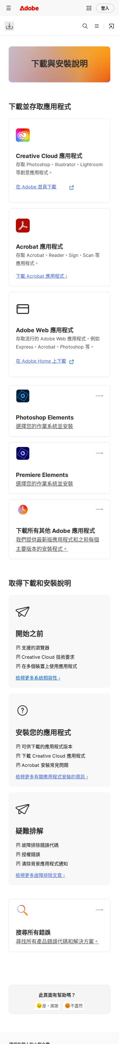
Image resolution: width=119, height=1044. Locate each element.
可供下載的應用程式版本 (47, 746)
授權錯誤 (31, 854)
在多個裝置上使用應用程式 (49, 666)
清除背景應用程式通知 (45, 864)
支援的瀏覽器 (35, 648)
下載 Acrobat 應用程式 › (41, 276)
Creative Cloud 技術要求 (48, 657)
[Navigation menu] (8, 8)
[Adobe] (29, 8)
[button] (89, 8)
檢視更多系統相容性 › (38, 678)
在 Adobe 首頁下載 (36, 187)
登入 (105, 8)
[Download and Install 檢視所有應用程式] (111, 26)
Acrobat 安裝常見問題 (45, 765)
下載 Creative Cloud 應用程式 (53, 756)
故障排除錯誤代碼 (40, 845)
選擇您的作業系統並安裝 (44, 426)
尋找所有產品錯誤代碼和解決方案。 (57, 941)
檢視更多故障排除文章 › (40, 875)
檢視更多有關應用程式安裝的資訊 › (52, 777)
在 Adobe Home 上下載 (41, 361)
